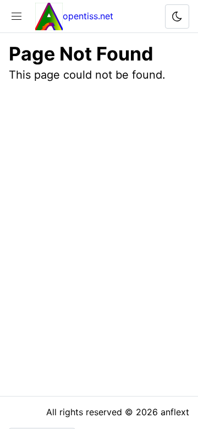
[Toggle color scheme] (177, 16)
